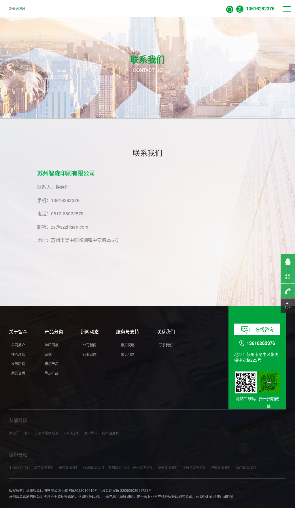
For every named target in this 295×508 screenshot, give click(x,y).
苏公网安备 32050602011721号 (127, 490)
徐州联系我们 (93, 467)
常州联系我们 (118, 467)
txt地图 (227, 496)
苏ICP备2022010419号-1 (81, 490)
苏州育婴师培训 (46, 433)
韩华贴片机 (110, 433)
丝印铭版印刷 (88, 496)
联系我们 (166, 344)
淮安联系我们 (221, 467)
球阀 (26, 433)
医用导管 (91, 433)
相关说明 (128, 344)
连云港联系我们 (194, 467)
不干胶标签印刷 (62, 496)
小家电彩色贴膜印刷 (117, 496)
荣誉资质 (18, 373)
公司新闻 (90, 344)
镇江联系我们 (245, 467)
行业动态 (90, 354)
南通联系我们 (168, 467)
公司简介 (18, 344)
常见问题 (128, 354)
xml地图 (202, 496)
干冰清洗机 (71, 433)
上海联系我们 (19, 467)
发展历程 (18, 363)
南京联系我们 (44, 467)
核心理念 (18, 354)
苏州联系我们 (143, 467)
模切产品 (51, 363)
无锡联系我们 (68, 467)
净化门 (14, 433)
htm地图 (215, 496)
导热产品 (51, 373)
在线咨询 (264, 329)
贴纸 (48, 354)
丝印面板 (51, 344)
